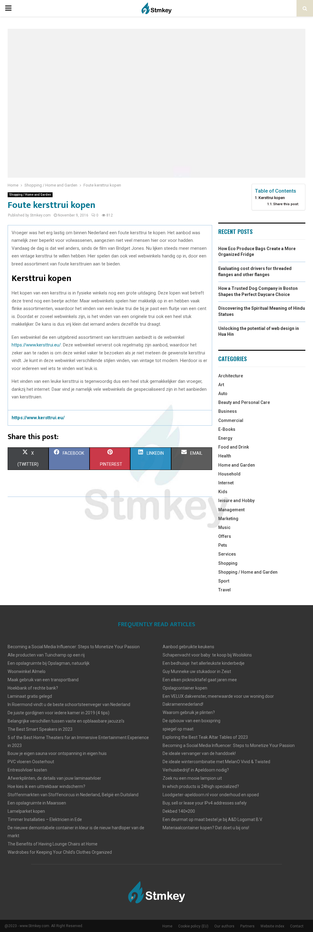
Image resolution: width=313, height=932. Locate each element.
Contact (297, 926)
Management (231, 509)
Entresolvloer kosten (27, 769)
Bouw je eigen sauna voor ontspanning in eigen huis (57, 753)
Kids (222, 491)
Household (229, 474)
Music (224, 527)
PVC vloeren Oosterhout (31, 761)
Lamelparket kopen (26, 811)
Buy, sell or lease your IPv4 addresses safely (205, 803)
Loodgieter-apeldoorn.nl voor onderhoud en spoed (211, 794)
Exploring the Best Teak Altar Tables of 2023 (205, 737)
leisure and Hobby (236, 500)
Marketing (228, 518)
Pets (222, 545)
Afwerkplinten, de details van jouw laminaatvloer (54, 778)
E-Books (226, 429)
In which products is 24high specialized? (201, 786)
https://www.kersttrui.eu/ (36, 345)
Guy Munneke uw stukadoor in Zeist (197, 671)
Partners (247, 926)
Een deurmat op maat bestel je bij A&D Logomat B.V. (213, 819)
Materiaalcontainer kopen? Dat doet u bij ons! (206, 827)
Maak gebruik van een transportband (43, 679)
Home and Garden (236, 465)
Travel (224, 589)
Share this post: (286, 204)
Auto (222, 393)
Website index (272, 926)
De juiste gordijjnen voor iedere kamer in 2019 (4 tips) (58, 712)
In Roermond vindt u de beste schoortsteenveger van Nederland (69, 704)
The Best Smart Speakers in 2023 (40, 729)
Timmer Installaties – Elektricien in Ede (45, 819)
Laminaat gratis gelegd (30, 696)
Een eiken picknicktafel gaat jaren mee (200, 679)
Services (227, 554)
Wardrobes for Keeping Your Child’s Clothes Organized (60, 852)
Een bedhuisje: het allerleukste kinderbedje (204, 663)
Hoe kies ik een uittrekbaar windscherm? (46, 786)
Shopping (228, 563)
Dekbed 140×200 (179, 811)
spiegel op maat (178, 729)
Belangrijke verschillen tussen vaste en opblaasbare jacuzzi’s (66, 721)
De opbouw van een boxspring (191, 720)
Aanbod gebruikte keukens (188, 646)
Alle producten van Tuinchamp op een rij (46, 655)
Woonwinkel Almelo (27, 671)
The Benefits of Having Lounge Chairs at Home (53, 843)
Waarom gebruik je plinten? (189, 712)
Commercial (230, 420)
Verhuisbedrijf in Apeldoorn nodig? (196, 769)
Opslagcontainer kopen (185, 688)
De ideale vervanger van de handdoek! (199, 753)
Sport (223, 581)
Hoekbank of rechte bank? (33, 688)
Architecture (230, 375)
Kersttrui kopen (272, 197)
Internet (226, 482)
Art (221, 384)
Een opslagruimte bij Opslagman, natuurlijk (49, 663)
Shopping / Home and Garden (30, 194)
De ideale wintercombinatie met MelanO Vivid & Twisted (216, 761)
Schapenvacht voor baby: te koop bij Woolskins (207, 655)
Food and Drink (233, 447)
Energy (225, 438)
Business (227, 411)
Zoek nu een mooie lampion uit (192, 778)
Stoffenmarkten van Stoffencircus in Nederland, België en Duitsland (73, 794)
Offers (224, 536)
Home (167, 926)
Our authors (224, 926)
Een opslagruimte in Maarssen (37, 803)
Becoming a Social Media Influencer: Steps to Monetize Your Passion (74, 646)
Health (224, 455)
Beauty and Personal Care (244, 402)
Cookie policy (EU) (193, 926)
